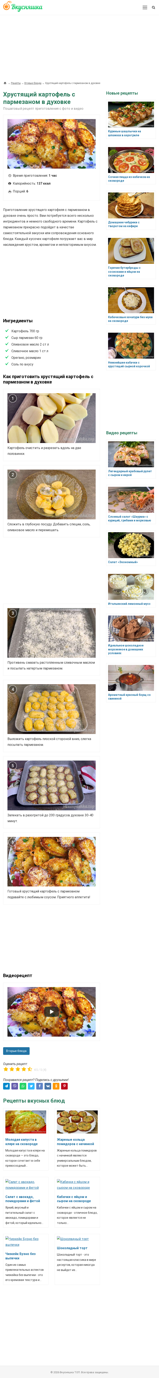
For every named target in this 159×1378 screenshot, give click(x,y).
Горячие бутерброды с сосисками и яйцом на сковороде (124, 271)
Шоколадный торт (72, 1248)
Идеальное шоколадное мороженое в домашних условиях (125, 649)
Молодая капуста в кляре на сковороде (21, 1142)
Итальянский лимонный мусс (129, 603)
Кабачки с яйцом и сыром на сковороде (74, 1199)
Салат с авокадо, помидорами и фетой (22, 1199)
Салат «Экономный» (123, 562)
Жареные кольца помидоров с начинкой (75, 1142)
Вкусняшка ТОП (70, 1372)
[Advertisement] (79, 46)
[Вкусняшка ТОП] (22, 9)
